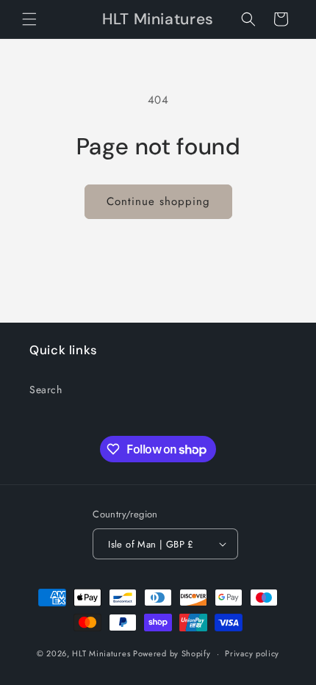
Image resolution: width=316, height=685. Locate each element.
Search (45, 389)
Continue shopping (158, 201)
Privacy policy (252, 653)
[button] (29, 19)
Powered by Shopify (172, 653)
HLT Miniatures (101, 653)
